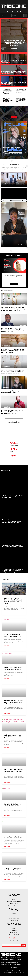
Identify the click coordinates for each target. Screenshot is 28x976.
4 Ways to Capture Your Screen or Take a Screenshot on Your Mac (21, 100)
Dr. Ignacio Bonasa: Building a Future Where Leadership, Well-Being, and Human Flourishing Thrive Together (13, 72)
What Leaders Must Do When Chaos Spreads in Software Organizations (13, 771)
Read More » (7, 612)
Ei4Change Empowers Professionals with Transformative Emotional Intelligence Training (13, 570)
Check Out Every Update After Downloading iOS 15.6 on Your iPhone (8, 100)
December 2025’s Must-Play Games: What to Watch (13, 805)
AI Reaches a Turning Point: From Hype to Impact (13, 869)
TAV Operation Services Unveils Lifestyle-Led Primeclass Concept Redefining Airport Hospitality (12, 521)
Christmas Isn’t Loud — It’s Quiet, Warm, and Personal (12, 736)
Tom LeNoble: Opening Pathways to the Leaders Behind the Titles (13, 61)
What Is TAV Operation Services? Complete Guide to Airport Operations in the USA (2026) (13, 600)
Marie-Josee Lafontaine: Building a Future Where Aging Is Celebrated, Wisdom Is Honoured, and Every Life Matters (12, 371)
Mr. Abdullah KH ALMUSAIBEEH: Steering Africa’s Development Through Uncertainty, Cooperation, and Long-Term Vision (13, 309)
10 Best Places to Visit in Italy (13, 837)
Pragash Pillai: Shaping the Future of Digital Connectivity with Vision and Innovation (14, 83)
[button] (2, 15)
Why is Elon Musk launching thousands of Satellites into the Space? (7, 90)
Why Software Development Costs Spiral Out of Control (13, 668)
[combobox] (17, 15)
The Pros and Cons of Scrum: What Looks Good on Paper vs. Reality (13, 702)
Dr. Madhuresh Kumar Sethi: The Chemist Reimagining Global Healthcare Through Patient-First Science (12, 350)
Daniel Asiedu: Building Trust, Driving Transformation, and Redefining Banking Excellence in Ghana (12, 329)
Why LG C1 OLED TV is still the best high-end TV (21, 90)
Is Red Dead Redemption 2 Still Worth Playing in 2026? (13, 635)
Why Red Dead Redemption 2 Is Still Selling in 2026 (12, 496)
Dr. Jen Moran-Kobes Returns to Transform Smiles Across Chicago (12, 545)
